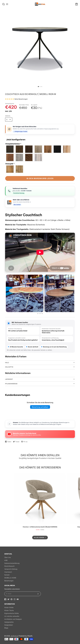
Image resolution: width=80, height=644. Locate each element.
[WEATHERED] (29, 157)
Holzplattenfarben (13, 144)
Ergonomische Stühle (11, 613)
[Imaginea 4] (42, 313)
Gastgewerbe (9, 622)
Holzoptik (9, 164)
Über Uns (7, 557)
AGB (5, 560)
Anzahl (7, 116)
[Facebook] (5, 599)
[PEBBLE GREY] (19, 157)
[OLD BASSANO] (10, 157)
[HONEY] (47, 149)
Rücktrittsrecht (9, 566)
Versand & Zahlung (10, 569)
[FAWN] (38, 149)
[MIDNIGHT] (57, 149)
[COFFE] (29, 149)
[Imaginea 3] (40, 313)
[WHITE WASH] (38, 157)
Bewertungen (8, 581)
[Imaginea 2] (39, 313)
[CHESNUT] (19, 149)
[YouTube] (18, 599)
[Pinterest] (11, 599)
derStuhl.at (14, 636)
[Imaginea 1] (37, 313)
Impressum (8, 572)
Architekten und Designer (13, 619)
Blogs (6, 628)
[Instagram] (15, 599)
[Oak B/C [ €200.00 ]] (10, 169)
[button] (38, 86)
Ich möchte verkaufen (11, 616)
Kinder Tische (9, 610)
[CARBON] (10, 149)
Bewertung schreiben (40, 407)
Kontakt (7, 575)
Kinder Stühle (8, 607)
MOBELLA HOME (10, 578)
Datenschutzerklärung (11, 563)
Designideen (8, 625)
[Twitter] (8, 599)
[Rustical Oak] (19, 169)
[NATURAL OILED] (66, 149)
